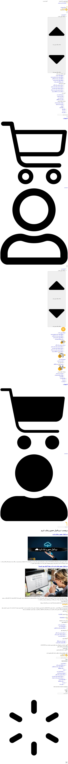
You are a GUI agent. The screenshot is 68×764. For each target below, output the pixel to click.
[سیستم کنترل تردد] (61, 357)
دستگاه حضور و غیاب (61, 332)
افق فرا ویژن (63, 663)
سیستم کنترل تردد (62, 359)
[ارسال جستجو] (67, 116)
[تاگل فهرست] (67, 12)
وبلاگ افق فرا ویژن (62, 679)
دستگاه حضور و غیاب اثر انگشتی (57, 666)
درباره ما (63, 682)
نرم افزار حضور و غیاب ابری (60, 534)
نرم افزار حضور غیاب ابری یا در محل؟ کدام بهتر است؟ (53, 566)
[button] (65, 611)
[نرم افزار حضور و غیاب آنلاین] (63, 343)
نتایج (66, 659)
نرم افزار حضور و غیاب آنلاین (60, 674)
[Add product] (67, 688)
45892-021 (60, 614)
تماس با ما (61, 684)
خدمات (64, 669)
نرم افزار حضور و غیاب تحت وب (57, 676)
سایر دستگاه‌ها (60, 668)
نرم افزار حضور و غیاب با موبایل (57, 677)
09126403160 (62, 617)
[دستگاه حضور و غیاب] (63, 331)
